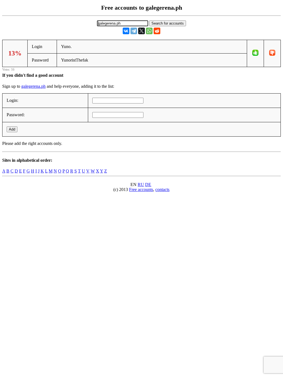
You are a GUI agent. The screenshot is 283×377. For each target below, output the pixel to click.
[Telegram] (133, 31)
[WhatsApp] (149, 31)
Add (12, 129)
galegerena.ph (33, 86)
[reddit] (157, 31)
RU (141, 184)
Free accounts (141, 189)
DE (148, 184)
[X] (141, 31)
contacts (162, 189)
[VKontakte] (126, 31)
